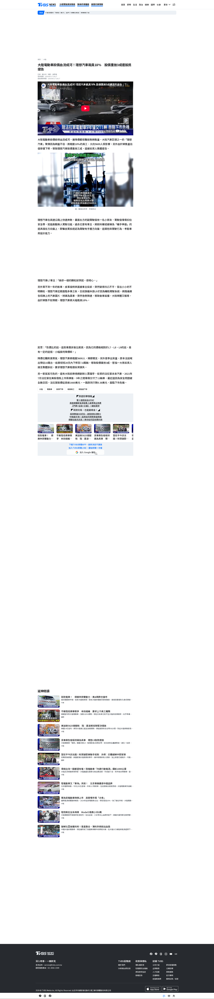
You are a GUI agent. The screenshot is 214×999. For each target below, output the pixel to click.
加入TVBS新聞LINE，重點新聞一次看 (85, 447)
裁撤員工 (70, 389)
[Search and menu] (173, 4)
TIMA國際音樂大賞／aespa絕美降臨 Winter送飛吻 (65, 12)
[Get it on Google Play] (170, 989)
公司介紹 (156, 965)
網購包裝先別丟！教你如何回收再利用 (85, 419)
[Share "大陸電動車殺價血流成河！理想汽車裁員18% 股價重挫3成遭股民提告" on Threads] (45, 996)
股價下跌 (59, 389)
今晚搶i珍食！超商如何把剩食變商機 (85, 416)
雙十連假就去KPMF (85, 400)
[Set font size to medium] (168, 995)
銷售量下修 (83, 389)
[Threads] (161, 953)
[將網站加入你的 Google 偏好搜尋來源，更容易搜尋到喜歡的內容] (85, 452)
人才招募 (156, 972)
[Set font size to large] (173, 995)
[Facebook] (151, 953)
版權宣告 (138, 975)
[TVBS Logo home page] (47, 4)
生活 (135, 4)
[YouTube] (170, 953)
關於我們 (121, 965)
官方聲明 (169, 975)
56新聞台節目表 (124, 968)
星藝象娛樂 (157, 979)
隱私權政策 (139, 965)
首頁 (123, 4)
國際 (153, 4)
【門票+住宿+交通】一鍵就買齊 (85, 405)
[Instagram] (165, 953)
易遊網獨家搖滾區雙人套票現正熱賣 (85, 403)
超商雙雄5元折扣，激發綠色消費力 (85, 413)
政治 (141, 4)
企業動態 (156, 968)
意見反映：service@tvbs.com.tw (49, 965)
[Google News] (175, 953)
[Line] (156, 953)
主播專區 (156, 975)
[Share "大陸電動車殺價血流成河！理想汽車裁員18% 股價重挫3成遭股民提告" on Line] (40, 996)
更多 (166, 4)
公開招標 (169, 968)
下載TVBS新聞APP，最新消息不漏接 (85, 444)
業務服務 (169, 972)
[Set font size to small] (163, 995)
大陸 (44, 59)
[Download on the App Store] (153, 989)
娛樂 (147, 4)
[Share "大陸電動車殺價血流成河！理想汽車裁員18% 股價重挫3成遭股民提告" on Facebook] (50, 996)
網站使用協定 (140, 972)
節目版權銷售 (171, 965)
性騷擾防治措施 (141, 968)
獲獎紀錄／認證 (172, 979)
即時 (129, 4)
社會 (159, 4)
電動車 (49, 389)
